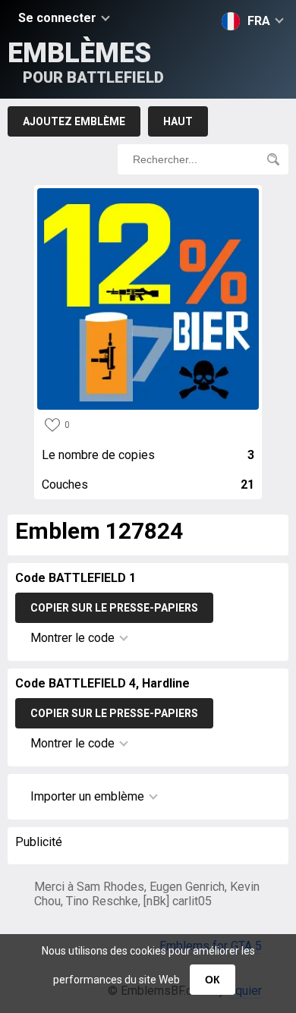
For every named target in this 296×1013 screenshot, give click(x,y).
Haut (178, 121)
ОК (212, 980)
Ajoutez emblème (74, 121)
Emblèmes (86, 62)
